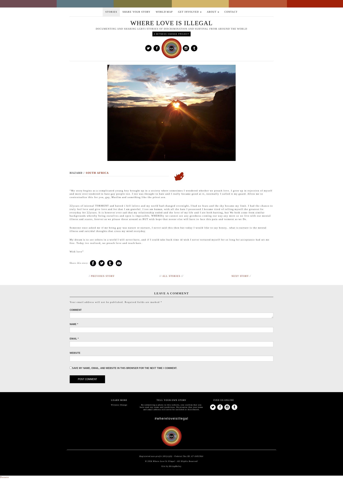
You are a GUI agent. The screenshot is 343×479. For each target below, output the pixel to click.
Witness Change (119, 405)
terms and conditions (164, 407)
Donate (4, 477)
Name (74, 324)
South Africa (97, 172)
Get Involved (189, 12)
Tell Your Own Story (171, 400)
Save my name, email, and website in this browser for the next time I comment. (124, 368)
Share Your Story (136, 12)
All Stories (171, 276)
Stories (111, 12)
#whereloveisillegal (171, 418)
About (212, 12)
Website (75, 353)
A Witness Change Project (171, 34)
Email (74, 338)
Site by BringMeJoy (171, 466)
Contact (231, 12)
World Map (164, 12)
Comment (76, 310)
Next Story (240, 276)
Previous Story (103, 276)
